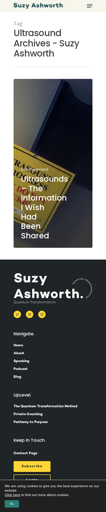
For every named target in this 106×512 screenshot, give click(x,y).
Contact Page (25, 453)
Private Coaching (28, 414)
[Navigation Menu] (89, 5)
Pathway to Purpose (31, 422)
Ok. (12, 504)
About (19, 353)
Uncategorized (34, 169)
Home (18, 345)
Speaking (21, 361)
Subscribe (32, 466)
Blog (17, 377)
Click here (12, 495)
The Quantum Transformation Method (45, 406)
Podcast (21, 369)
